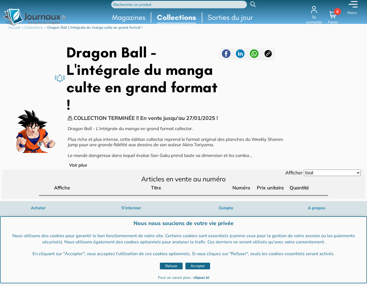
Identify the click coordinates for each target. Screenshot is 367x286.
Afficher (294, 172)
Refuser (171, 266)
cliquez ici (201, 277)
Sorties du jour (230, 17)
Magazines (128, 17)
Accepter (198, 266)
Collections (176, 17)
